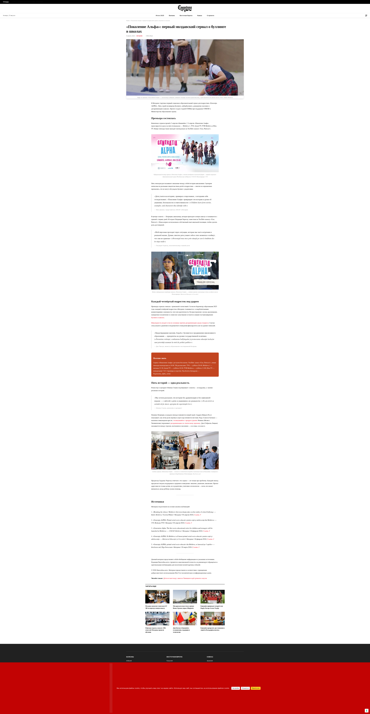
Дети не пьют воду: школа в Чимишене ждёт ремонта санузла (185, 578)
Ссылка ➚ (197, 515)
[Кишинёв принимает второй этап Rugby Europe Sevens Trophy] (213, 596)
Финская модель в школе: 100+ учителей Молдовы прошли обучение (155, 630)
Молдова (140, 36)
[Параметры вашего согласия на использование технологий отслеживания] (366, 710)
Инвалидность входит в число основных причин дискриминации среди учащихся (180, 323)
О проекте (210, 15)
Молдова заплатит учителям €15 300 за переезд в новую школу (156, 607)
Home (127, 20)
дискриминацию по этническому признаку (185, 423)
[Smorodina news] (185, 8)
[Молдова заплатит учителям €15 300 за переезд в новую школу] (157, 596)
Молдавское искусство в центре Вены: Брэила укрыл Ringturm (183, 607)
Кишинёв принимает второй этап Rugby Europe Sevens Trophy (212, 607)
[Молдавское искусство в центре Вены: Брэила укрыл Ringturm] (185, 596)
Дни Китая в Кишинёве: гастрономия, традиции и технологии (181, 630)
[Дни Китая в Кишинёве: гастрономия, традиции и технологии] (185, 618)
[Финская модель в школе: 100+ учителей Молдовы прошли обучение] (157, 618)
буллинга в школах (157, 317)
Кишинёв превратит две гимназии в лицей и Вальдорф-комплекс (213, 629)
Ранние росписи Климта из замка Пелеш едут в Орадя (29, 2)
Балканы (172, 15)
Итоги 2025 (160, 15)
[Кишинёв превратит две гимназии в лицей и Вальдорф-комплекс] (213, 618)
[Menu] (366, 15)
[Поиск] (364, 15)
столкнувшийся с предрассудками (185, 420)
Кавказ (199, 15)
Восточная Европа (186, 15)
